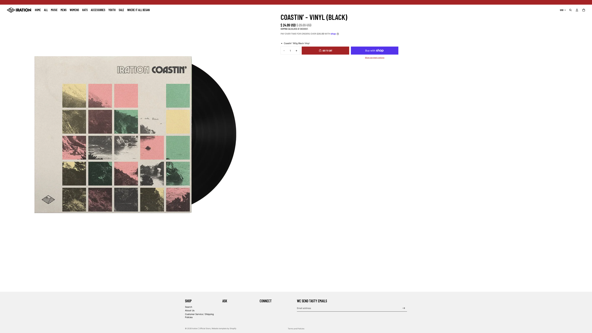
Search (188, 307)
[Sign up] (404, 308)
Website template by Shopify (224, 328)
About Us (189, 310)
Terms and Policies (296, 328)
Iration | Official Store (201, 328)
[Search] (570, 10)
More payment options (374, 58)
